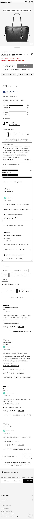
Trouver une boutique (10, 472)
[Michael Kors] (6, 2)
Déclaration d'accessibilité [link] (8, 514)
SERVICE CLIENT (6, 491)
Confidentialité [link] (5, 508)
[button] (30, 515)
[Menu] (32, 2)
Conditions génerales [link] (6, 511)
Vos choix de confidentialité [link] (8, 516)
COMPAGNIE (5, 500)
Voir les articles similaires (9, 65)
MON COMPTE (5, 495)
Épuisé (25, 65)
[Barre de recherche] (29, 2)
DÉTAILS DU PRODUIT (9, 74)
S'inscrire (28, 481)
